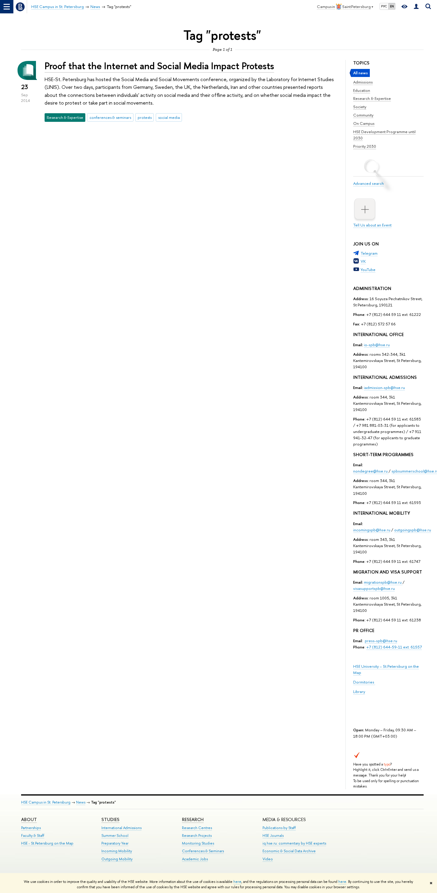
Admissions (363, 82)
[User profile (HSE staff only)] (416, 6)
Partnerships (31, 827)
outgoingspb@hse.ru (412, 530)
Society (359, 106)
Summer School (114, 835)
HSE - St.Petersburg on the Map (47, 843)
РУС (384, 6)
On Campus (364, 123)
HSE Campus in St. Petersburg (45, 802)
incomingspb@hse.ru (371, 530)
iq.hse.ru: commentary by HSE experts (294, 843)
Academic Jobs (195, 858)
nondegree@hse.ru (370, 471)
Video (267, 858)
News (80, 802)
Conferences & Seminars (203, 850)
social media (169, 117)
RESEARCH (193, 819)
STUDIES (110, 819)
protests (145, 117)
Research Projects (197, 835)
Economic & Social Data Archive (289, 850)
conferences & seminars (110, 117)
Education (361, 90)
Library (359, 691)
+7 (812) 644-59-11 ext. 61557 (394, 647)
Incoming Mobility (116, 850)
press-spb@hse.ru (381, 640)
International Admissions (121, 827)
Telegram (369, 253)
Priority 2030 (364, 146)
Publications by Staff (279, 827)
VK (363, 261)
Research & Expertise (372, 98)
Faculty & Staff (32, 835)
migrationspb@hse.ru (383, 582)
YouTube (368, 269)
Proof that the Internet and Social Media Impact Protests (159, 65)
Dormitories (364, 682)
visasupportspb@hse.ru (374, 588)
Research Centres (197, 827)
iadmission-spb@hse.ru (384, 387)
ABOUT (29, 819)
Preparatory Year (114, 843)
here (237, 881)
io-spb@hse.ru (377, 344)
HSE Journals (273, 835)
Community (363, 115)
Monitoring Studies (198, 843)
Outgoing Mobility (117, 858)
